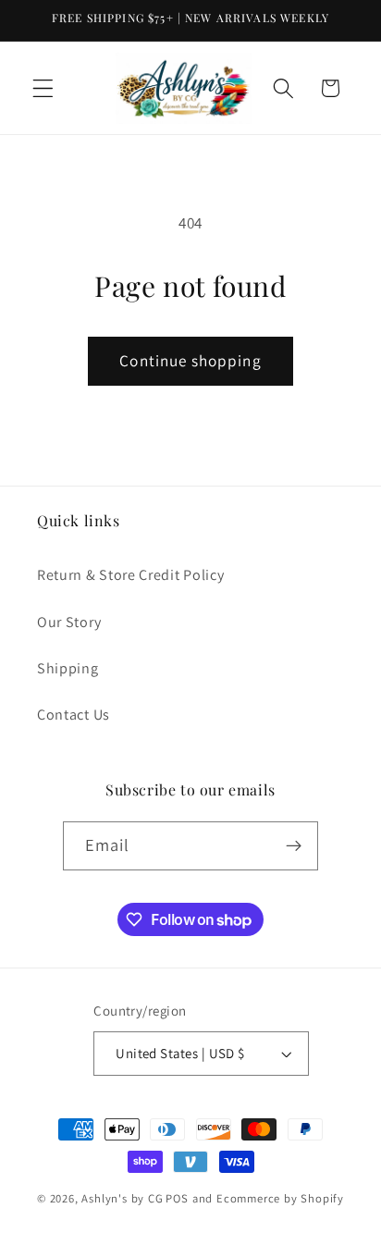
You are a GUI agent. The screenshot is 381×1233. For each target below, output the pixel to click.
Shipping (68, 668)
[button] (43, 88)
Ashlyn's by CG (122, 1198)
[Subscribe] (294, 846)
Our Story (69, 622)
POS (177, 1198)
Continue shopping (190, 360)
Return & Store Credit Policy (130, 575)
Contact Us (73, 714)
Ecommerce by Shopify (280, 1198)
